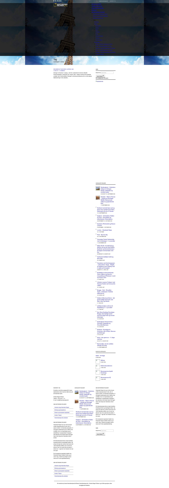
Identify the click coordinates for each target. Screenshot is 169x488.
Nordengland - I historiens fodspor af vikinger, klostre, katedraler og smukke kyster (108, 189)
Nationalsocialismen (106, 366)
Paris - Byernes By (102, 235)
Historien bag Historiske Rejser (100, 14)
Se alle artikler (99, 40)
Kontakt (94, 10)
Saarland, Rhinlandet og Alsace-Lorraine (106, 224)
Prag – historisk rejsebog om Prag (103, 46)
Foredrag (96, 22)
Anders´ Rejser (58, 415)
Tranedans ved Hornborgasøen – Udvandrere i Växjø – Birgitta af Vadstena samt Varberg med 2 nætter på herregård (106, 265)
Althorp (103, 360)
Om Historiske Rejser (98, 12)
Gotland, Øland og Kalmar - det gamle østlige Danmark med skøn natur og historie (106, 299)
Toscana (98, 38)
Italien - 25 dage (100, 355)
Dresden (98, 32)
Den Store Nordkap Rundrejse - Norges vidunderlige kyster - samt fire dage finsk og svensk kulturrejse (106, 314)
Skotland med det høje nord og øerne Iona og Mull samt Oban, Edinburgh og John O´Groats (106, 209)
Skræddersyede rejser (98, 18)
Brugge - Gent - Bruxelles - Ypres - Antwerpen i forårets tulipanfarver (105, 291)
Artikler (96, 24)
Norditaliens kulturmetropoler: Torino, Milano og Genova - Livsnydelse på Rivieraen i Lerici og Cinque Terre (106, 275)
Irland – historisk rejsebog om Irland (104, 50)
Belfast (97, 28)
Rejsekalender (96, 4)
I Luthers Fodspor (100, 54)
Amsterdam (98, 26)
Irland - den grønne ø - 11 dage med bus (106, 338)
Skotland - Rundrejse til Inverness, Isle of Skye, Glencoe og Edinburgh (106, 331)
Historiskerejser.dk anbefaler (61, 418)
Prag (97, 34)
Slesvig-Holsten (99, 36)
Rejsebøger (97, 42)
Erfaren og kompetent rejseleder (100, 16)
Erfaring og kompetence (60, 410)
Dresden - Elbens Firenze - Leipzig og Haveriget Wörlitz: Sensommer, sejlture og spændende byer (108, 200)
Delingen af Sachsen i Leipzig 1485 (63, 69)
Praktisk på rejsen (98, 8)
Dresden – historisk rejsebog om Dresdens (106, 52)
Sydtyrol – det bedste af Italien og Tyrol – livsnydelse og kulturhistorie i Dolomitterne (105, 217)
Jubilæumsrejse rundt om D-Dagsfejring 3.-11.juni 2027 (105, 306)
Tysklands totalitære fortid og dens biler (105, 257)
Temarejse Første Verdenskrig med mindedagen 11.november (106, 240)
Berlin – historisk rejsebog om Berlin (104, 44)
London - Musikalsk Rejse (104, 230)
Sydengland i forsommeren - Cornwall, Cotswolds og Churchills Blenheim (105, 323)
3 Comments (62, 70)
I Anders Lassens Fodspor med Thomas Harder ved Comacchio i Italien (106, 283)
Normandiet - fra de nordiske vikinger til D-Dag (105, 344)
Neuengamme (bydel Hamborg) (107, 372)
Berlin (97, 30)
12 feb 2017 (55, 70)
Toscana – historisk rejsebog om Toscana (105, 48)
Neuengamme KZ (106, 377)
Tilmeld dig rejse (97, 6)
